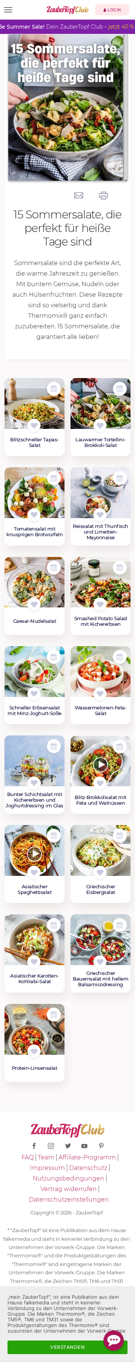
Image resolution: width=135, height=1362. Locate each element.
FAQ (27, 1157)
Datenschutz (88, 1167)
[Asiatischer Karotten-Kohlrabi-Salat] (34, 943)
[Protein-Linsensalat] (34, 1033)
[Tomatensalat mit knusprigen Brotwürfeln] (34, 496)
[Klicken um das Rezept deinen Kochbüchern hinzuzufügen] (33, 425)
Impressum (47, 1167)
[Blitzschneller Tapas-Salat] (34, 407)
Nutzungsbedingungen (68, 1178)
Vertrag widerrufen (68, 1189)
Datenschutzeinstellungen (69, 1199)
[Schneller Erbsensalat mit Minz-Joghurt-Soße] (34, 675)
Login (113, 10)
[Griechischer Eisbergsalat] (100, 854)
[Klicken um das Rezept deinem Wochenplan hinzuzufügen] (54, 389)
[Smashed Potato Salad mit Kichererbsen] (100, 586)
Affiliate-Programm (87, 1157)
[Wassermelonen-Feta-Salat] (100, 675)
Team (46, 1157)
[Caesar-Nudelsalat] (34, 586)
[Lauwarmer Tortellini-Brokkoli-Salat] (100, 407)
